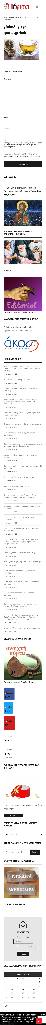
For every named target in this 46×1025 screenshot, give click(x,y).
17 (6, 993)
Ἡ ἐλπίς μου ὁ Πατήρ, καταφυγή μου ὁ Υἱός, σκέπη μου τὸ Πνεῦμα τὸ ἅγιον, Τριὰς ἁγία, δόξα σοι (23, 191)
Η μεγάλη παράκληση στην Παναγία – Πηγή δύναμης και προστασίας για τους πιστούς (20, 496)
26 (17, 997)
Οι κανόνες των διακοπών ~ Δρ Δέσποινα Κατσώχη (19, 572)
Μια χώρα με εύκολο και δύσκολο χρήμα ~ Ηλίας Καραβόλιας (22, 507)
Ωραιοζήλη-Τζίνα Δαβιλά (13, 17)
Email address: (23, 937)
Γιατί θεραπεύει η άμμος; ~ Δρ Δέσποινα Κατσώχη (22, 562)
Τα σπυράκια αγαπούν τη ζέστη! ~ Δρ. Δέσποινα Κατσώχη (22, 583)
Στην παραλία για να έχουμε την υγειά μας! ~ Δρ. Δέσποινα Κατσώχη (22, 529)
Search (35, 852)
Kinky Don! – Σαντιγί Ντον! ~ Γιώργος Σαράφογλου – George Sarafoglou (22, 414)
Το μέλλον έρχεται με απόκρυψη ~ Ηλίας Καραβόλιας (19, 518)
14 (28, 990)
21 (28, 993)
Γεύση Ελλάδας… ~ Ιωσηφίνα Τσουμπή (18, 380)
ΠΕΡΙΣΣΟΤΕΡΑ (13, 815)
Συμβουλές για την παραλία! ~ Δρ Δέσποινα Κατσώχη (20, 594)
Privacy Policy (14, 156)
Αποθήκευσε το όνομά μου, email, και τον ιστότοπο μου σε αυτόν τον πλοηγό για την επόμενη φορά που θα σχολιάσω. (23, 145)
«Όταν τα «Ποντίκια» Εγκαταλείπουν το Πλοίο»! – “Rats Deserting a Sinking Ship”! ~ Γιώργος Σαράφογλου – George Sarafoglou (22, 617)
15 (34, 990)
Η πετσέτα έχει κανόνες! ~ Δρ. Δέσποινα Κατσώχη (22, 424)
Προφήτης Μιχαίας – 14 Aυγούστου (17, 486)
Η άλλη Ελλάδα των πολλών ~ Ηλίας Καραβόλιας (22, 628)
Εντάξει (3, 1024)
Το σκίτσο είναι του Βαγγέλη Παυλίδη (20, 312)
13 (23, 990)
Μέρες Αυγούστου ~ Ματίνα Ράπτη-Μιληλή (20, 553)
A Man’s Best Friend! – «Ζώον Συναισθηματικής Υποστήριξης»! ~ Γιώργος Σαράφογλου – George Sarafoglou (22, 368)
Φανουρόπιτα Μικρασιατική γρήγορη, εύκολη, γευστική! (21, 390)
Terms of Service (29, 156)
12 (17, 990)
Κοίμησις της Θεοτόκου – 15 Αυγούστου (19, 477)
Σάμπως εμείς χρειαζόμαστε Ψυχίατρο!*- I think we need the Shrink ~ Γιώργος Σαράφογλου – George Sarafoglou (22, 541)
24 (6, 997)
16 (39, 990)
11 (12, 990)
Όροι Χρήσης (33, 946)
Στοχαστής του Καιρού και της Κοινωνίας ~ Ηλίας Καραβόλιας (22, 434)
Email (6, 129)
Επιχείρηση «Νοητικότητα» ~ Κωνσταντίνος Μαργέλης (20, 456)
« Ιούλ (6, 1006)
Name (6, 117)
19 (17, 993)
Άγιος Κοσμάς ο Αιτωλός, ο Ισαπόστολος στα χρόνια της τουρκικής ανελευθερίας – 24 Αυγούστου (21, 402)
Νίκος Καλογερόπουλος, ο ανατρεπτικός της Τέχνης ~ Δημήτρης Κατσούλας (20, 605)
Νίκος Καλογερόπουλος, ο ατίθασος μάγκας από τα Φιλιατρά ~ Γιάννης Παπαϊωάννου (23, 445)
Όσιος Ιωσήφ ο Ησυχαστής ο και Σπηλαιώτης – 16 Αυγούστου (23, 467)
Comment (7, 79)
